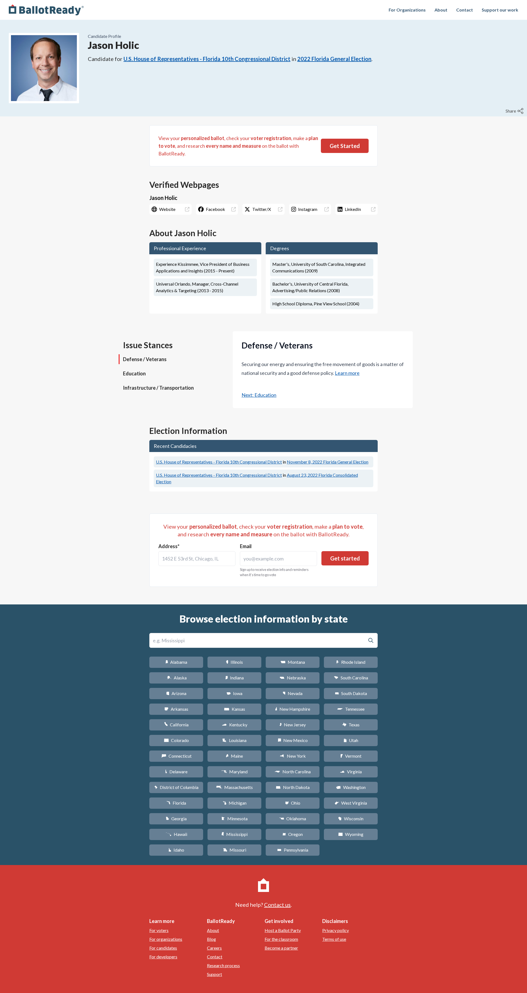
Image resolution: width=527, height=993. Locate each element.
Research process (223, 965)
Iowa (234, 693)
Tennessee (351, 709)
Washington (351, 787)
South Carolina (351, 677)
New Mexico (293, 740)
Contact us (277, 904)
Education (134, 373)
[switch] (515, 111)
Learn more (347, 373)
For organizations (165, 939)
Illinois (234, 662)
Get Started (345, 146)
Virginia (351, 771)
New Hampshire (292, 709)
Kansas (234, 709)
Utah (351, 740)
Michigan (234, 802)
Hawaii (176, 834)
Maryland (235, 771)
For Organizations (407, 9)
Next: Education (259, 395)
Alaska (176, 677)
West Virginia (351, 802)
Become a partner (281, 947)
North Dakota (293, 787)
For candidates (163, 947)
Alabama (176, 662)
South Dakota (351, 693)
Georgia (176, 818)
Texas (351, 724)
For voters (159, 930)
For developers (163, 956)
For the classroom (281, 939)
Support (214, 974)
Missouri (234, 849)
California (176, 724)
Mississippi (234, 834)
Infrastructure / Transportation (158, 388)
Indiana (234, 677)
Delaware (176, 771)
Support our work (500, 9)
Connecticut (176, 755)
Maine (234, 755)
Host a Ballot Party (283, 930)
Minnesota (235, 818)
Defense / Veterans (145, 359)
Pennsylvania (292, 849)
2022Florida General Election (334, 58)
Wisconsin (350, 818)
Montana (293, 662)
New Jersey (292, 724)
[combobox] (197, 558)
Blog (211, 939)
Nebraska (293, 677)
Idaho (176, 849)
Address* (169, 546)
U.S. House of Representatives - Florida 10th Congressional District (207, 58)
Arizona (176, 693)
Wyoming (350, 834)
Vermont (350, 755)
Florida (176, 802)
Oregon (292, 834)
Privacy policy (335, 930)
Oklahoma (292, 818)
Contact (464, 9)
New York (293, 755)
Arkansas (176, 709)
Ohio (292, 802)
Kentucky (234, 724)
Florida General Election (327, 461)
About (441, 9)
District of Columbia (176, 787)
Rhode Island (350, 662)
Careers (214, 947)
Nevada (292, 693)
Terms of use (334, 939)
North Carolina (292, 771)
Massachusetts (234, 787)
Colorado (176, 740)
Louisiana (234, 740)
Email (246, 546)
